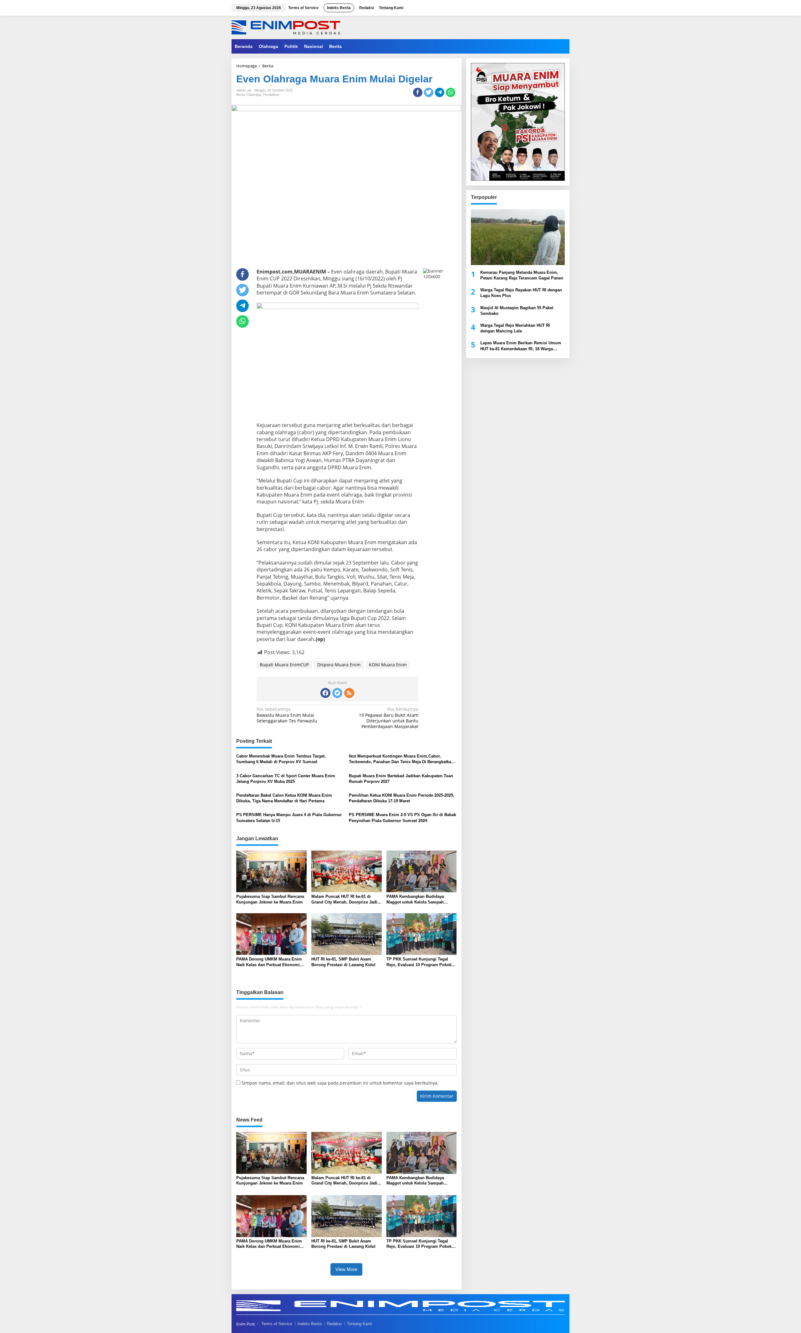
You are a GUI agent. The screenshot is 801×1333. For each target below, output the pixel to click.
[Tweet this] (428, 92)
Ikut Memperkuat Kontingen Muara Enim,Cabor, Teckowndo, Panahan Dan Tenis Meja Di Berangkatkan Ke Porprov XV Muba (401, 759)
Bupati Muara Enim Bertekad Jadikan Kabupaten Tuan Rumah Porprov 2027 (401, 778)
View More (346, 1269)
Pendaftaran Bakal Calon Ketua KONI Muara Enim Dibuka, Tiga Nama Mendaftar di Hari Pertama (284, 798)
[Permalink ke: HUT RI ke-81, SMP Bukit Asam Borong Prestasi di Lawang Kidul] (346, 933)
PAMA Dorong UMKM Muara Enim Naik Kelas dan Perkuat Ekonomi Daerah (269, 962)
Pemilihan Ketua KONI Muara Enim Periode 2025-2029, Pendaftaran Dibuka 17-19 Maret (401, 798)
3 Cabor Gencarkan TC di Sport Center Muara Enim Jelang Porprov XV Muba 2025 (285, 778)
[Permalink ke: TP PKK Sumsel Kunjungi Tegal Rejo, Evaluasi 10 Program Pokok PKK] (421, 933)
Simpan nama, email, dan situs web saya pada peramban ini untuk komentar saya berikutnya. (340, 1083)
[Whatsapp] (450, 92)
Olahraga (254, 94)
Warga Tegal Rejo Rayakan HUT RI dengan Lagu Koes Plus (521, 293)
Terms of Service (276, 1323)
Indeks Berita (310, 1323)
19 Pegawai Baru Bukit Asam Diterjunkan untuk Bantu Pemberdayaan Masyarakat (388, 717)
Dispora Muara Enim (338, 665)
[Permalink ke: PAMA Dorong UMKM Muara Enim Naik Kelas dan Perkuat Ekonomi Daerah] (271, 933)
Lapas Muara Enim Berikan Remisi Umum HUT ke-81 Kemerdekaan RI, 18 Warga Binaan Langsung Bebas (520, 346)
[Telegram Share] (439, 92)
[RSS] (349, 693)
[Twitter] (337, 693)
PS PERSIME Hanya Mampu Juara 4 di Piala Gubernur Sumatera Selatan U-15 (289, 817)
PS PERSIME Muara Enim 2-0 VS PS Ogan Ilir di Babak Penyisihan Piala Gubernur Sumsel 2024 (402, 817)
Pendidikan (271, 94)
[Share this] (417, 92)
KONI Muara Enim (388, 665)
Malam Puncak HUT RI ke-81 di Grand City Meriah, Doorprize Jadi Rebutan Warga (344, 899)
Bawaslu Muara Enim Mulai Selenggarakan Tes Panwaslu (287, 714)
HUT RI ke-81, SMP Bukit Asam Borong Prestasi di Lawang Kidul (343, 962)
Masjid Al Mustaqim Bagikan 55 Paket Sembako (516, 310)
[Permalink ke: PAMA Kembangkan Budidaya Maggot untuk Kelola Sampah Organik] (421, 871)
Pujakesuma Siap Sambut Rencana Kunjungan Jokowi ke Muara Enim (270, 899)
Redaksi (334, 1323)
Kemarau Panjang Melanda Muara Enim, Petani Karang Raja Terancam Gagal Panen (521, 275)
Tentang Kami (359, 1323)
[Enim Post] (286, 27)
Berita (240, 94)
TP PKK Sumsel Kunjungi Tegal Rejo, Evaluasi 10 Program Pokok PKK (419, 962)
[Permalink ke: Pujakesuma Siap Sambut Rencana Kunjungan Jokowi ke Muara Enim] (271, 871)
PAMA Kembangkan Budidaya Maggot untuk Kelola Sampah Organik (415, 899)
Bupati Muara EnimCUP (284, 665)
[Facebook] (325, 693)
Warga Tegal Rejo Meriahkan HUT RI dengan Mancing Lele (515, 328)
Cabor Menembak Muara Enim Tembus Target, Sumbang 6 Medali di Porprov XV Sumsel (281, 759)
